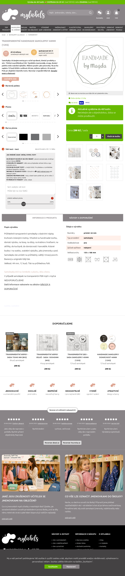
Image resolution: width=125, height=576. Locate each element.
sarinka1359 (115, 423)
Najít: (51, 12)
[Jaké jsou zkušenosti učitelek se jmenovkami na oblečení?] (31, 473)
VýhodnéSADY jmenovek (45, 29)
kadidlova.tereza (66, 423)
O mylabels (104, 543)
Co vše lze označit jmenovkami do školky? (93, 496)
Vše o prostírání (58, 546)
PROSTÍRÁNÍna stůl (100, 29)
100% (23, 204)
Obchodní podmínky (83, 546)
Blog (101, 540)
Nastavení (71, 566)
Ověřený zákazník (18, 423)
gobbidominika (42, 423)
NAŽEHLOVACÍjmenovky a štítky (60, 29)
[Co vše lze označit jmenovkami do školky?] (94, 473)
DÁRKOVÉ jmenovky (110, 29)
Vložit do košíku (113, 136)
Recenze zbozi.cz (52, 443)
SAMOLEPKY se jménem (17, 35)
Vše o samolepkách (59, 540)
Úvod (3, 35)
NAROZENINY (32, 35)
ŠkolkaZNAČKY (24, 29)
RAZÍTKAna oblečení (33, 29)
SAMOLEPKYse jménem (15, 29)
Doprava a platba (82, 540)
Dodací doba (80, 543)
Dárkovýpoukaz (119, 29)
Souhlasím (53, 566)
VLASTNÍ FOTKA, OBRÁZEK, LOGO (75, 29)
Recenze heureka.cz (71, 443)
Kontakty (103, 546)
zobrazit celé (7, 519)
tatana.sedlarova (91, 423)
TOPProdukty (6, 29)
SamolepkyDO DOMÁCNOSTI (88, 29)
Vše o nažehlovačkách (60, 543)
